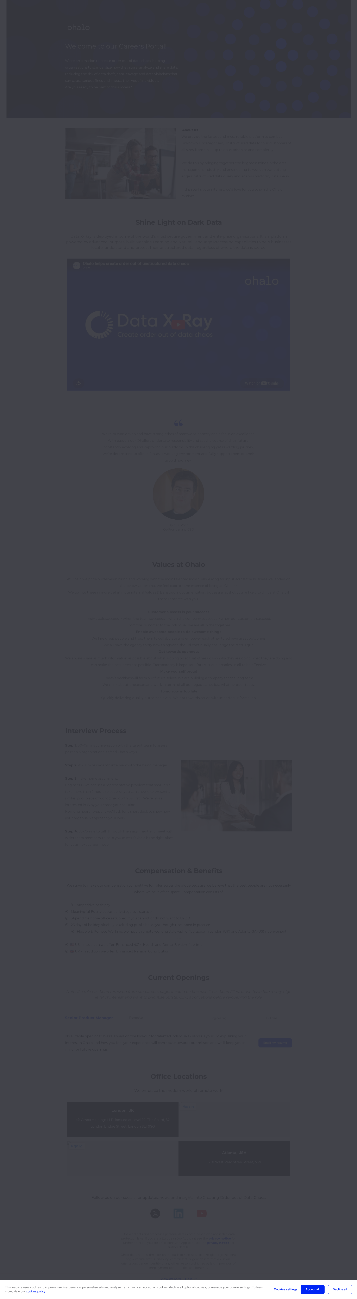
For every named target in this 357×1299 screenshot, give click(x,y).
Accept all (312, 1289)
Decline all (340, 1289)
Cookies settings (286, 1289)
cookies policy (35, 1291)
